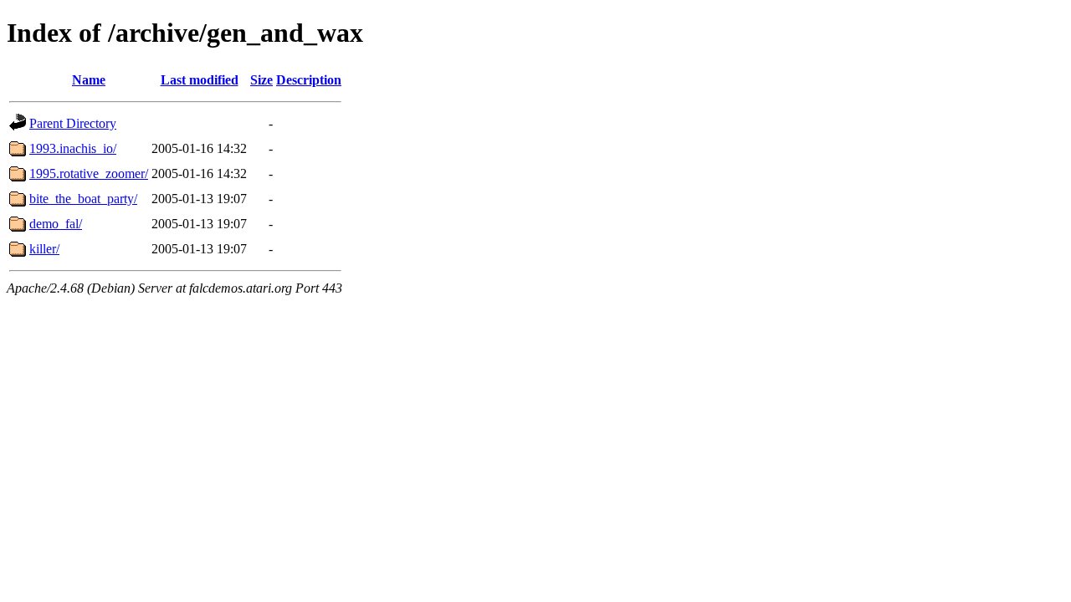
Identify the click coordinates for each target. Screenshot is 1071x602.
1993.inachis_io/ (72, 148)
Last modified (199, 80)
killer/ (44, 249)
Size (261, 80)
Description (308, 80)
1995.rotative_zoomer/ (88, 173)
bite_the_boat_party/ (83, 198)
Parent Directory (72, 123)
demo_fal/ (55, 224)
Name (88, 80)
